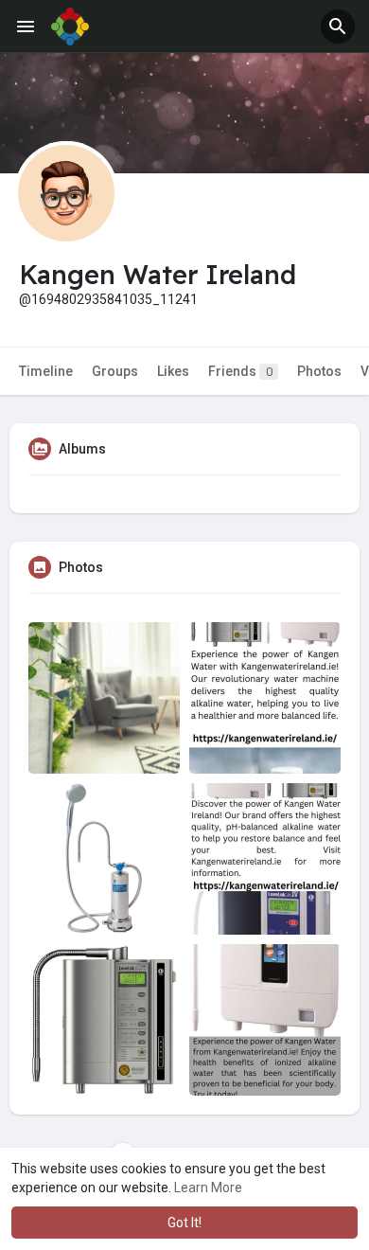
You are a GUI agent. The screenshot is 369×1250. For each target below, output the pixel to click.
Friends (240, 371)
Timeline (46, 371)
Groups (115, 371)
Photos (319, 371)
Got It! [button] (184, 1222)
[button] (338, 26)
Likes (173, 371)
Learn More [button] (208, 1187)
